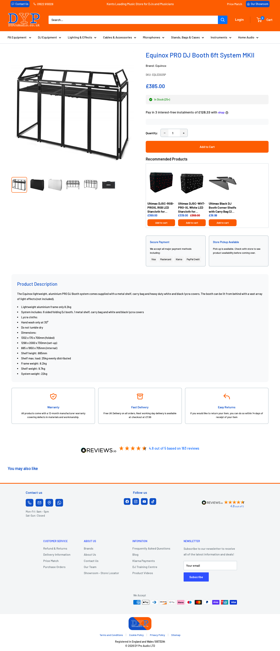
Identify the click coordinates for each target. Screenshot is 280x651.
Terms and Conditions (111, 635)
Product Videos (142, 573)
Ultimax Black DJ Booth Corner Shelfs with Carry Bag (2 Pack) (222, 207)
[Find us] (49, 503)
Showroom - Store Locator (101, 573)
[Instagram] (135, 501)
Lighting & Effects (80, 37)
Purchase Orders (54, 567)
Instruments (219, 37)
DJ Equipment (47, 37)
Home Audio (246, 37)
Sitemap (175, 635)
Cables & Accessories (117, 37)
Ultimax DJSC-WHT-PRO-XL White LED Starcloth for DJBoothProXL (191, 207)
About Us (90, 554)
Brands (88, 548)
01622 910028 (45, 4)
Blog (135, 554)
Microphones (151, 37)
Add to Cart (207, 146)
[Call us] (29, 503)
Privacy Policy (157, 635)
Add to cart (161, 222)
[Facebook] (127, 501)
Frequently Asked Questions (151, 548)
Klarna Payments (143, 560)
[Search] (222, 20)
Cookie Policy (136, 635)
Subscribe (196, 577)
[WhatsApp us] (59, 503)
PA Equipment (17, 37)
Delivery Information (56, 554)
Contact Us (21, 4)
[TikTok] (153, 501)
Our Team (90, 567)
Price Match (234, 4)
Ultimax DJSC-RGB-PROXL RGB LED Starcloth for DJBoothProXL (160, 207)
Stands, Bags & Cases (185, 37)
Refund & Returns (55, 548)
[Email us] (39, 503)
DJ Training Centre (144, 567)
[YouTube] (144, 501)
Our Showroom (259, 4)
